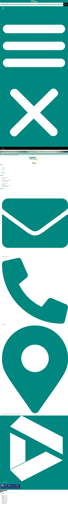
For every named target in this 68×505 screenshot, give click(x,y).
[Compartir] (4, 490)
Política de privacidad (5, 181)
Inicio (3, 147)
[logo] (34, 2)
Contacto (3, 149)
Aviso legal (3, 184)
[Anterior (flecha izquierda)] (1, 491)
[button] (34, 79)
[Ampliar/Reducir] (1, 490)
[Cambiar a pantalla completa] (3, 490)
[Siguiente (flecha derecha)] (3, 491)
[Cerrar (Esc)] (6, 490)
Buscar (65, 3)
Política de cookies (4, 177)
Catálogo (3, 148)
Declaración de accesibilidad (6, 180)
